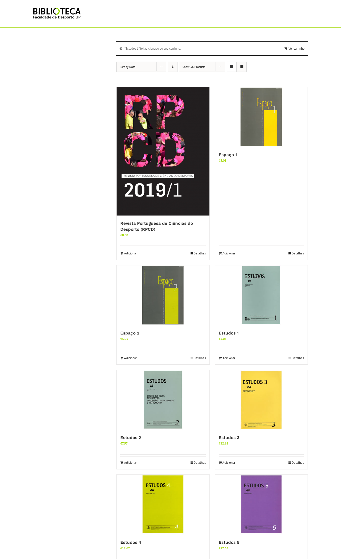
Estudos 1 (229, 333)
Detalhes (199, 253)
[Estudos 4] (163, 505)
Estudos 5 (229, 542)
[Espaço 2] (163, 295)
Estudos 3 (229, 437)
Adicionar (130, 253)
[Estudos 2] (163, 400)
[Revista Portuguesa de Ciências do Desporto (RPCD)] (163, 151)
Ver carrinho (297, 48)
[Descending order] (172, 67)
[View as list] (241, 67)
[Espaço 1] (261, 117)
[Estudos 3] (261, 400)
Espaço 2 (129, 333)
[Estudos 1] (261, 295)
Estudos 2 (130, 437)
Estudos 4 (130, 542)
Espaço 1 (228, 154)
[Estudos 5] (261, 505)
